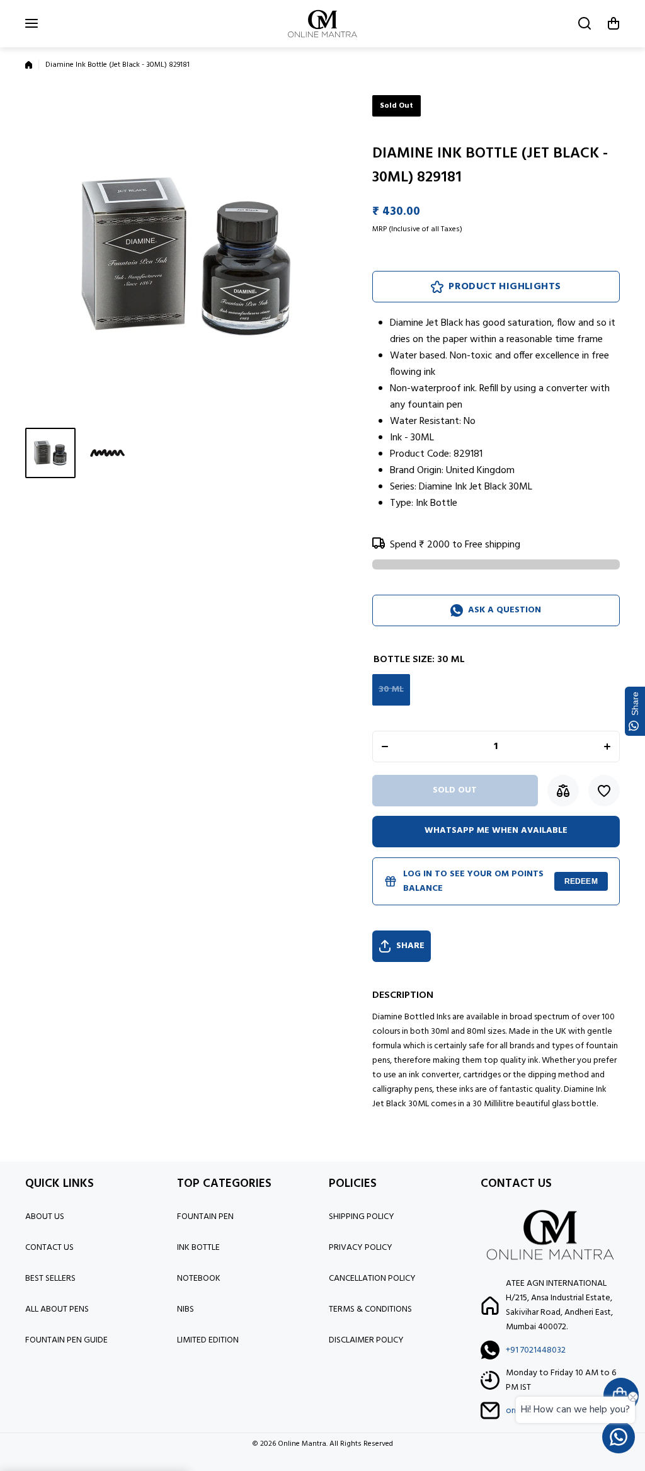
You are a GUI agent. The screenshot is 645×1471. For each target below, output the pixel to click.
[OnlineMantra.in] (322, 23)
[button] (613, 23)
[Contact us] (618, 1437)
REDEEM (581, 881)
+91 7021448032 (536, 1350)
